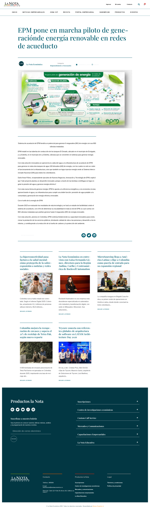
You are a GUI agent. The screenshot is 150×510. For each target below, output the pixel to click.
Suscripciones (84, 401)
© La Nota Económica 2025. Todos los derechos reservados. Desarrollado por (75, 506)
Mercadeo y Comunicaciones (91, 426)
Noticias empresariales (34, 12)
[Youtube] (23, 409)
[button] (139, 4)
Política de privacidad (114, 486)
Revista (66, 12)
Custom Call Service (87, 418)
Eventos (134, 12)
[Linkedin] (33, 409)
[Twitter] (17, 409)
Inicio (14, 12)
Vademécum (104, 12)
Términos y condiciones (115, 482)
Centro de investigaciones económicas (95, 409)
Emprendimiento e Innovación (60, 66)
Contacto (129, 4)
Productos (120, 12)
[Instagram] (28, 409)
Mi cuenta (118, 4)
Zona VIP (54, 12)
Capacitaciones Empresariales (91, 434)
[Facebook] (12, 409)
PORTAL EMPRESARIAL (84, 12)
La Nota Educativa (86, 442)
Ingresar (108, 4)
